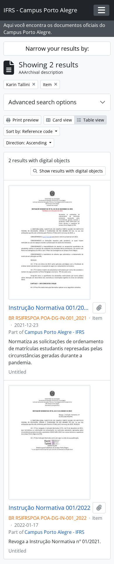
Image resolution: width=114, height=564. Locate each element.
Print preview (25, 120)
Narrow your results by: (57, 48)
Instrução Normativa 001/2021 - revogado (49, 307)
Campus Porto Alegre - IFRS (54, 332)
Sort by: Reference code (30, 131)
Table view (93, 120)
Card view (61, 120)
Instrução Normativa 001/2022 (49, 507)
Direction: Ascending (27, 143)
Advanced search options (42, 102)
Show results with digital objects (70, 171)
